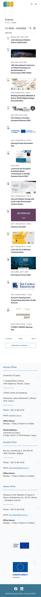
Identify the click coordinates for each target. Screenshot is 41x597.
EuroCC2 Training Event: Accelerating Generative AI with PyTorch (23, 300)
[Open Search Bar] (32, 4)
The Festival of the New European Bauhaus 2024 (21, 119)
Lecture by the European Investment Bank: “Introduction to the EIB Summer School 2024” (21, 172)
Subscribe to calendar (19, 345)
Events (7, 22)
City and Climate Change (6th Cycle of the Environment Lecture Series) (22, 201)
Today (20, 338)
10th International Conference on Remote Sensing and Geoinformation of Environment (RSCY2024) (23, 69)
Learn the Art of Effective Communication (21, 250)
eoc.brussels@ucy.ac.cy (19, 468)
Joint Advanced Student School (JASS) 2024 (20, 41)
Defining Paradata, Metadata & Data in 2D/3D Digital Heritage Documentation (23, 98)
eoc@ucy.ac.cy (15, 415)
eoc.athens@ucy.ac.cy (18, 515)
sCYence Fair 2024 (18, 227)
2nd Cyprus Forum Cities (21, 275)
